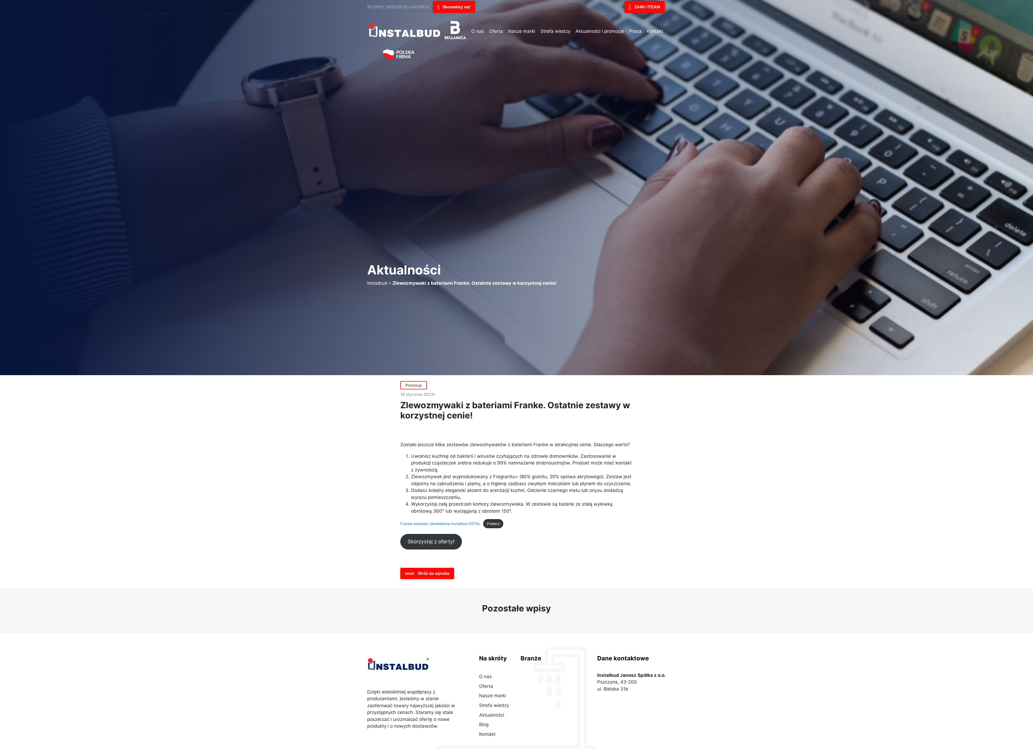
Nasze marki (492, 695)
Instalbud (377, 283)
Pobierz (493, 524)
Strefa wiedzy (494, 705)
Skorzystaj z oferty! (431, 541)
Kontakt (487, 734)
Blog (484, 724)
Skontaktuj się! (455, 7)
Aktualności (491, 715)
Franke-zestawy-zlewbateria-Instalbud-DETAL (440, 524)
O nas (485, 676)
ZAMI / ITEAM (646, 7)
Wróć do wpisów (427, 573)
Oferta (486, 686)
